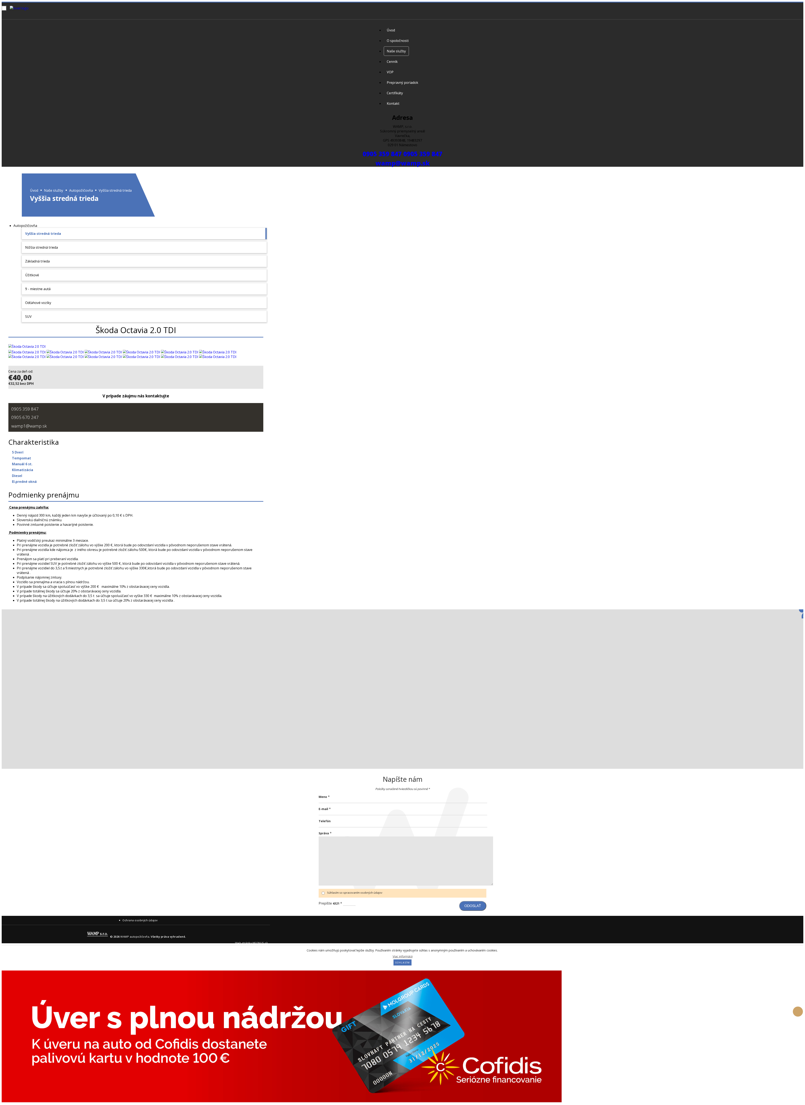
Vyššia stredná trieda (115, 190)
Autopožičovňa (81, 190)
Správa (324, 833)
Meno (323, 797)
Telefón (325, 821)
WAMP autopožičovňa (134, 936)
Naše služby (53, 190)
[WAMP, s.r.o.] (30, 8)
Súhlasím (402, 962)
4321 (336, 903)
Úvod (34, 190)
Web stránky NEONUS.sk (251, 942)
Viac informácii (403, 956)
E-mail (323, 809)
